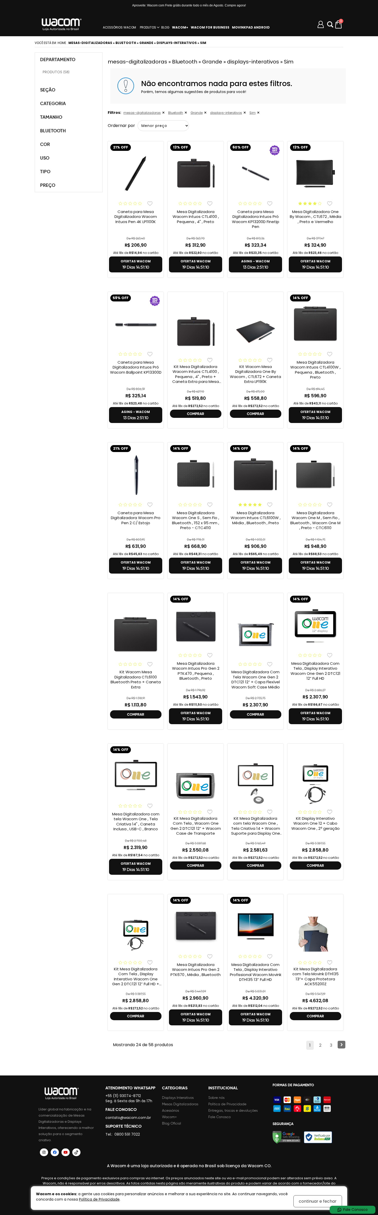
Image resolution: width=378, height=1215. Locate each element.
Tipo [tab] (45, 171)
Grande (197, 113)
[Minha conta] (321, 24)
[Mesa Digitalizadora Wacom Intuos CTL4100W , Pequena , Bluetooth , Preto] (315, 324)
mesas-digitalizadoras (142, 113)
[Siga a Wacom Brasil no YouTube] (65, 1152)
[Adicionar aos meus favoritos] (150, 203)
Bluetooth (175, 113)
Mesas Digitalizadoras (180, 1104)
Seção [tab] (47, 90)
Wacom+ (169, 1117)
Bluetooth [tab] (53, 131)
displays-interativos (226, 113)
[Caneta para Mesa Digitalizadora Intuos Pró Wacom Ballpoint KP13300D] (136, 324)
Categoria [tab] (53, 103)
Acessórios (170, 1110)
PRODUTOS (148, 27)
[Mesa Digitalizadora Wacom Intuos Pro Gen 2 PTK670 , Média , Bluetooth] (195, 926)
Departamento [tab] (57, 59)
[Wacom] (62, 24)
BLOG (165, 27)
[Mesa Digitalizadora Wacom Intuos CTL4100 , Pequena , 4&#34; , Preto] (195, 173)
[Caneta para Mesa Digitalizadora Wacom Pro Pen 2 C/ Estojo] (136, 474)
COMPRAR (195, 413)
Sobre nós (216, 1098)
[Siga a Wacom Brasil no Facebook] (55, 1152)
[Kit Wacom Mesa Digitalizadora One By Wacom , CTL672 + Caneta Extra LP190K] (255, 332)
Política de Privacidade (227, 1104)
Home (62, 43)
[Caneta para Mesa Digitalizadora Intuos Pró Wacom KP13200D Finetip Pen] (255, 173)
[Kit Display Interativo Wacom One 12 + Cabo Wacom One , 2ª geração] (315, 783)
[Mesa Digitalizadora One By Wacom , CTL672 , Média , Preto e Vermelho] (315, 173)
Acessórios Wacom (119, 27)
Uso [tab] (44, 158)
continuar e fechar (318, 1201)
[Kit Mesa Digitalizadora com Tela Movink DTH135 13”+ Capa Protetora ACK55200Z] (315, 934)
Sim (252, 113)
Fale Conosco (219, 1117)
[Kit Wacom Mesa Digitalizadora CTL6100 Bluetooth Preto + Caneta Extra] (136, 635)
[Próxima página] (341, 1044)
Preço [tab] (47, 185)
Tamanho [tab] (51, 117)
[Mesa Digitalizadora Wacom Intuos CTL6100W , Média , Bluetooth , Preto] (255, 474)
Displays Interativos (178, 1098)
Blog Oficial (171, 1123)
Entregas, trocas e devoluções (233, 1110)
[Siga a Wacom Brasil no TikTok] (76, 1152)
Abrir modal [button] (330, 24)
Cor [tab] (45, 144)
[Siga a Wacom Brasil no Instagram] (44, 1152)
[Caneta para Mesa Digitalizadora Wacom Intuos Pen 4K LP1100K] (136, 173)
